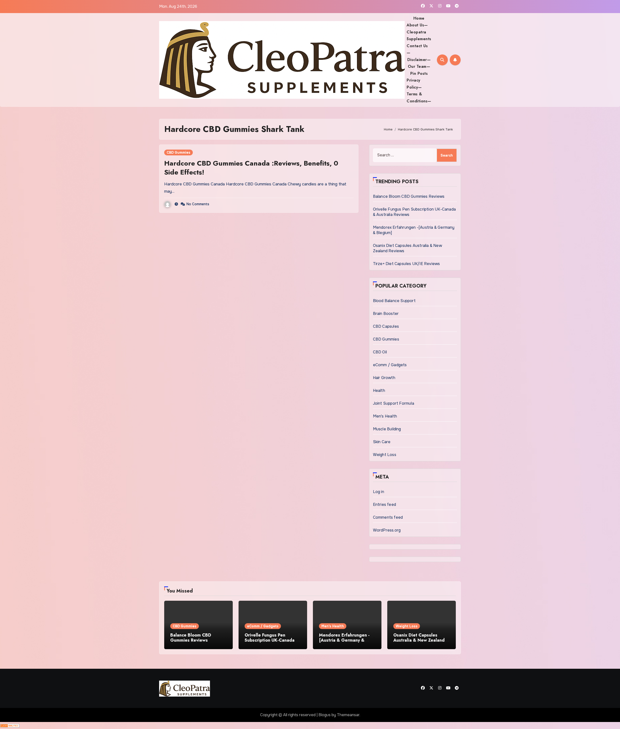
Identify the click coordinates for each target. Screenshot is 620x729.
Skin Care (382, 441)
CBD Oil (380, 352)
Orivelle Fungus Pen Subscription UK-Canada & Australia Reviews (272, 640)
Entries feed (384, 504)
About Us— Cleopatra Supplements (419, 32)
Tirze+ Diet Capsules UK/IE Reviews (406, 263)
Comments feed (388, 517)
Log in (378, 491)
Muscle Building (387, 429)
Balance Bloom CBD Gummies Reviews (409, 196)
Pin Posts (419, 73)
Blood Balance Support (394, 300)
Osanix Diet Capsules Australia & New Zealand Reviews (419, 640)
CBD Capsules (386, 326)
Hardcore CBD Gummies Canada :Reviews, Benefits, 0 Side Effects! (251, 167)
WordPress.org (387, 530)
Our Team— (419, 66)
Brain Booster (386, 313)
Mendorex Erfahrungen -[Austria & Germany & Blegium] (344, 640)
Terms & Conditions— (419, 97)
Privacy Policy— (414, 83)
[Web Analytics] (9, 725)
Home (419, 18)
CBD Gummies (178, 152)
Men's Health (385, 416)
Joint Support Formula (393, 403)
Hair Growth (384, 377)
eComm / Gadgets (390, 364)
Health (379, 390)
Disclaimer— (419, 59)
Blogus (324, 714)
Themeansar (348, 714)
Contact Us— (417, 49)
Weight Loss (384, 454)
